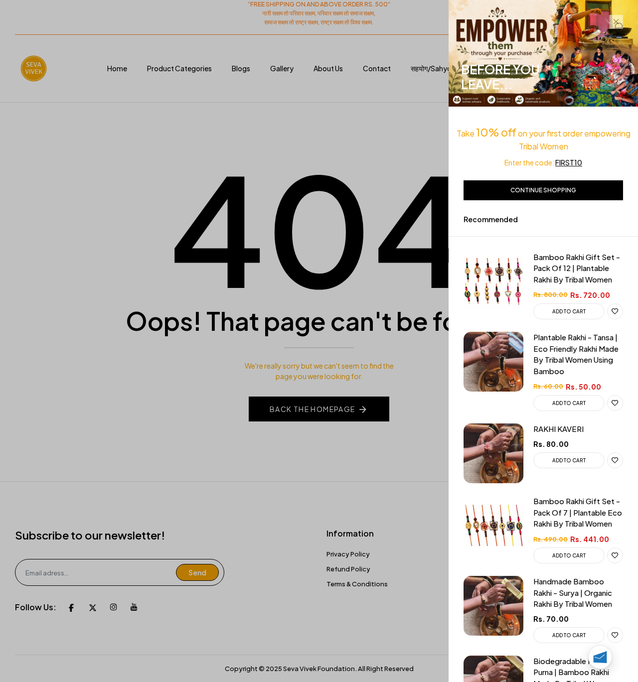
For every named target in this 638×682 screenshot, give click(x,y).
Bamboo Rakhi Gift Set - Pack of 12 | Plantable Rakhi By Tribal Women (576, 268)
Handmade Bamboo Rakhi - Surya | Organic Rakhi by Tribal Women (572, 592)
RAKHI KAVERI (558, 428)
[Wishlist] (615, 311)
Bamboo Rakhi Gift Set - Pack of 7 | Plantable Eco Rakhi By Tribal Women (577, 512)
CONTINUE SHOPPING (543, 190)
